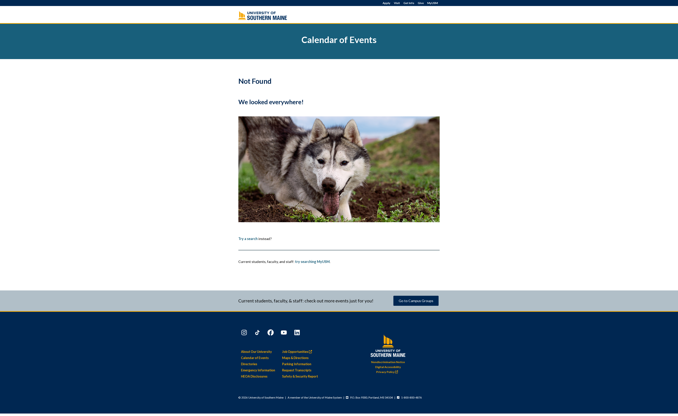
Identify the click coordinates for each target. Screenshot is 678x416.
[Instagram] (244, 333)
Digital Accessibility (388, 367)
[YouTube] (284, 333)
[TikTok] (257, 333)
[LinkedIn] (297, 333)
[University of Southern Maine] (388, 345)
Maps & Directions (295, 358)
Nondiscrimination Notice (388, 362)
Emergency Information (258, 370)
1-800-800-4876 (411, 397)
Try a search (248, 238)
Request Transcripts (296, 370)
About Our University (256, 352)
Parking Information (296, 364)
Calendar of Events (255, 358)
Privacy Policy (385, 372)
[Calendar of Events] (270, 15)
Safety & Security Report (300, 376)
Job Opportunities (295, 352)
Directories (249, 364)
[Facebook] (271, 333)
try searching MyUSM (312, 261)
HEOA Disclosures (254, 376)
